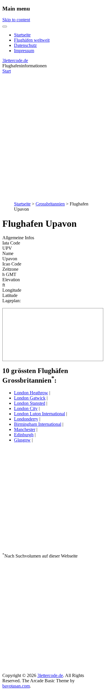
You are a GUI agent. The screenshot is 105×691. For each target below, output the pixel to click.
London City (26, 408)
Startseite (22, 34)
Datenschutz (25, 45)
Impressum (24, 50)
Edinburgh (24, 434)
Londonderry (26, 418)
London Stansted (29, 403)
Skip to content (16, 19)
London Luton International (39, 413)
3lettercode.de (15, 60)
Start (6, 70)
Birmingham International (37, 424)
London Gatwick (30, 397)
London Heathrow (31, 392)
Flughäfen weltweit (32, 40)
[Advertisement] (52, 134)
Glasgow (22, 439)
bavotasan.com (16, 685)
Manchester (24, 429)
